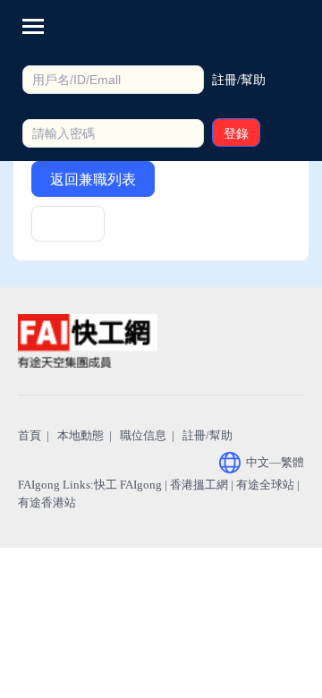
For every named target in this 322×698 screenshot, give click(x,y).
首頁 (29, 435)
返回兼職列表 (93, 179)
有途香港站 (47, 502)
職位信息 (143, 435)
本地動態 (80, 435)
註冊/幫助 (207, 435)
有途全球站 (265, 484)
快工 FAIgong (128, 484)
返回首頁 (68, 229)
